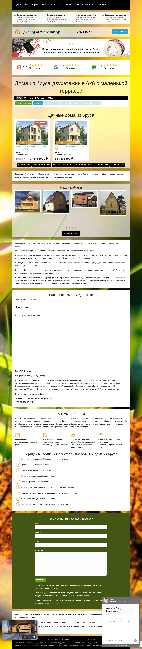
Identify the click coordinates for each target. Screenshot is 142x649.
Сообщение (39, 550)
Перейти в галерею (71, 233)
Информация (87, 5)
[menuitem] (22, 5)
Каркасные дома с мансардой (62, 164)
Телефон (38, 532)
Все (51, 98)
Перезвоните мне (120, 32)
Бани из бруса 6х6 (102, 164)
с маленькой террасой (24, 103)
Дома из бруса (22, 5)
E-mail (37, 541)
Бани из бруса (55, 5)
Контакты (103, 5)
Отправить (40, 580)
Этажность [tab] (41, 98)
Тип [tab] (20, 98)
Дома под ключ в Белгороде (40, 32)
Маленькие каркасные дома (84, 164)
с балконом (38, 103)
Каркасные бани (72, 5)
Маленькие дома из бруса (41, 164)
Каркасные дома (39, 5)
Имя (36, 523)
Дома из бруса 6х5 (24, 164)
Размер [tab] (29, 98)
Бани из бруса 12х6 (117, 164)
